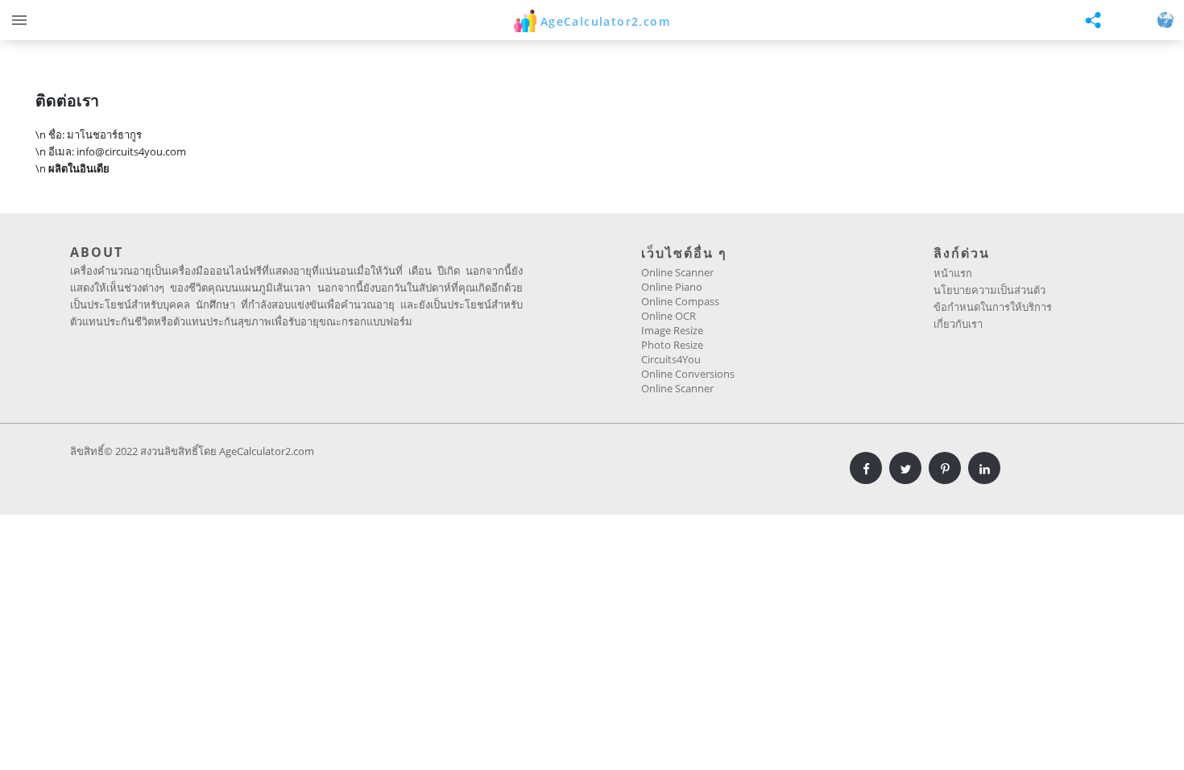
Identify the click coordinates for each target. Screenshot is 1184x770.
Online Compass (680, 301)
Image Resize (672, 330)
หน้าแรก (953, 273)
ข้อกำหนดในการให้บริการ (993, 307)
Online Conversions (688, 373)
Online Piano (671, 286)
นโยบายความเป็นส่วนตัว (989, 290)
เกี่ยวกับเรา (958, 324)
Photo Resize (672, 344)
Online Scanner (677, 272)
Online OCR (668, 315)
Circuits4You (671, 359)
